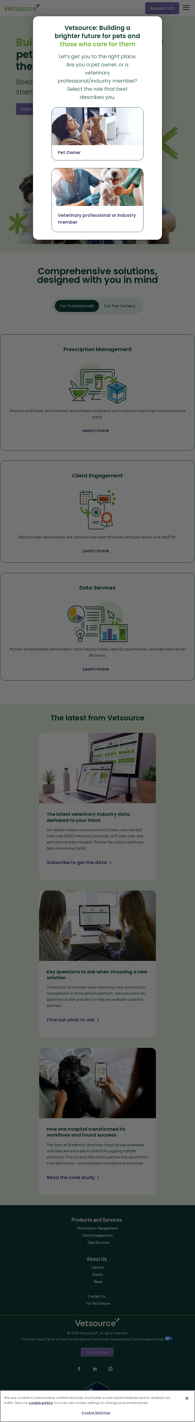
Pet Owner (69, 152)
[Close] (186, 1398)
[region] (97, 1406)
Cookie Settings (96, 1412)
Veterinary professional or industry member (97, 218)
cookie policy (41, 1402)
